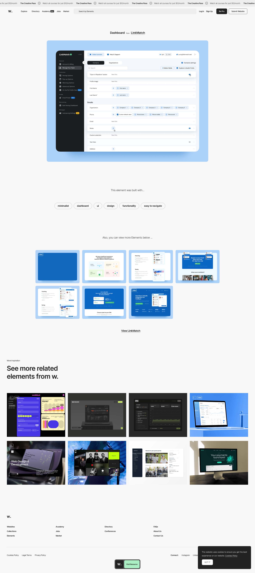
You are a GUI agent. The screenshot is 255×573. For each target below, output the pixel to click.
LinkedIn (196, 555)
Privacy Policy (40, 555)
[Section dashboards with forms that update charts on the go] (36, 415)
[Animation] (57, 302)
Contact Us (158, 536)
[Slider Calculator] (104, 302)
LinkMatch (138, 32)
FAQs (156, 527)
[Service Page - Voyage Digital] (36, 463)
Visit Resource (131, 564)
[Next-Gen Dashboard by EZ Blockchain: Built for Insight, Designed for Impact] (219, 415)
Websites (11, 527)
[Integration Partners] (104, 266)
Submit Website (238, 11)
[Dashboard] (158, 415)
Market (66, 11)
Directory (35, 11)
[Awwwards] (10, 11)
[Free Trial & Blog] (198, 266)
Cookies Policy (13, 555)
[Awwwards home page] (119, 564)
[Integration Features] (151, 266)
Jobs (59, 11)
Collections (11, 531)
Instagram (186, 555)
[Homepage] (219, 463)
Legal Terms (27, 555)
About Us (157, 531)
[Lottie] (97, 415)
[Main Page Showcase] (57, 266)
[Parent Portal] (158, 463)
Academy (48, 11)
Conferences (110, 531)
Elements (11, 536)
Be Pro (221, 11)
